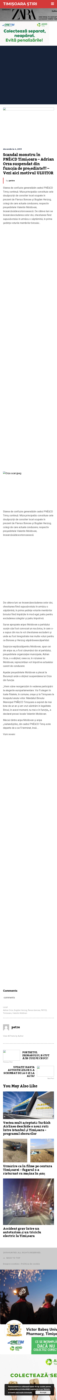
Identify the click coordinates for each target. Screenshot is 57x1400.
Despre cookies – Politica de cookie (21, 1264)
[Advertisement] (28, 74)
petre (12, 180)
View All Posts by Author (13, 1036)
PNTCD (44, 1010)
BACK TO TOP (13, 1258)
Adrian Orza (8, 1010)
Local (5, 1007)
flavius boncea (34, 1010)
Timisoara (7, 1013)
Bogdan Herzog (20, 1010)
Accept (43, 1392)
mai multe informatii (24, 1392)
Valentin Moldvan (19, 1013)
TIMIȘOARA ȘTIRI (20, 4)
